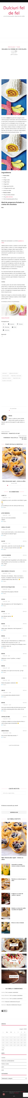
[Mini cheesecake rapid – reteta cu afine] (14, 463)
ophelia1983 (5, 716)
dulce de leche (9, 197)
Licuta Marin (6, 555)
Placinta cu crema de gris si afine (18, 879)
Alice (3, 541)
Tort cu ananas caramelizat (11, 992)
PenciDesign (16, 1092)
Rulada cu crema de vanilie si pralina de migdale (18, 908)
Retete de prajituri (11, 46)
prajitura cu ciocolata (16, 375)
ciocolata (4, 373)
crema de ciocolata (13, 373)
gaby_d (3, 495)
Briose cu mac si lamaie (17, 922)
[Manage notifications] (4, 1094)
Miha (16, 51)
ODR (2, 1070)
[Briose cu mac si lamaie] (5, 928)
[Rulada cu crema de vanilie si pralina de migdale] (5, 913)
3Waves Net (23, 1091)
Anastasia (5, 731)
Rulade (18, 46)
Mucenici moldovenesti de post (12, 1001)
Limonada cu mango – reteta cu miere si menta (18, 865)
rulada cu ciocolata (6, 380)
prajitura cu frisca (6, 378)
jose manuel (5, 513)
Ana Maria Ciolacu (8, 571)
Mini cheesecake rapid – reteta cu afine (14, 481)
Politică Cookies (5, 1064)
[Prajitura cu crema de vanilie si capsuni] (5, 898)
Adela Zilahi (5, 527)
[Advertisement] (14, 28)
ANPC (2, 1067)
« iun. (2, 1049)
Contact (3, 1057)
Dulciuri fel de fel (14, 10)
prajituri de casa (16, 378)
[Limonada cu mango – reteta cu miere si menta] (5, 869)
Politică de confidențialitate (7, 1060)
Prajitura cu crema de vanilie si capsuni (17, 894)
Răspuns (25, 495)
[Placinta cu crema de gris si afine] (5, 884)
